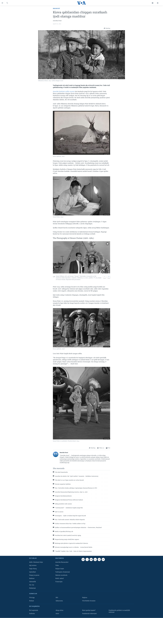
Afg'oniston (33, 565)
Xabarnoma (59, 601)
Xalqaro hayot (59, 569)
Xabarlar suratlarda (61, 575)
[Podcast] (99, 559)
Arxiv (57, 613)
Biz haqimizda (33, 610)
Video (57, 565)
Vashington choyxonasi (62, 572)
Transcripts (58, 581)
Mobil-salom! (59, 578)
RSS (57, 597)
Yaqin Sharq (33, 569)
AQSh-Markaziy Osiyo (36, 562)
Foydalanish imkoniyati (89, 613)
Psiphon (84, 597)
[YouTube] (152, 3)
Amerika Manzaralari (61, 562)
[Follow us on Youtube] (91, 559)
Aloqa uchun (59, 610)
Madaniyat (56, 8)
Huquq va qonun (34, 575)
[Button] (107, 28)
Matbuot (31, 578)
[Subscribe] (103, 559)
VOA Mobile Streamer (89, 601)
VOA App (32, 597)
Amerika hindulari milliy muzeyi (64, 91)
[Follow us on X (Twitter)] (87, 559)
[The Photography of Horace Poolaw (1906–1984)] (81, 257)
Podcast (31, 601)
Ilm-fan (31, 585)
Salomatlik (32, 581)
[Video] (157, 3)
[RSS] (95, 559)
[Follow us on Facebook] (83, 559)
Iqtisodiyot (32, 572)
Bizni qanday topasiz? (89, 610)
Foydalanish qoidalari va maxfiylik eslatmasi (119, 611)
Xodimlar (32, 613)
